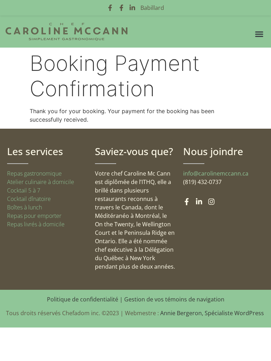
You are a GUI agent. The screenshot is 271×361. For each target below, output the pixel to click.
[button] (259, 34)
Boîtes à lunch (24, 207)
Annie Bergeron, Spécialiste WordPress (212, 313)
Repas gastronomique (34, 173)
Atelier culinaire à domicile (40, 182)
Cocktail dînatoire (29, 199)
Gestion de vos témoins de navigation (174, 299)
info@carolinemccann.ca (215, 173)
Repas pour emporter (34, 216)
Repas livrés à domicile (36, 224)
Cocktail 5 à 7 (23, 190)
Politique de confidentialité (82, 299)
